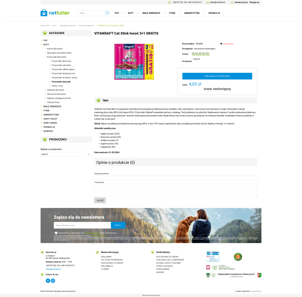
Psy (46, 40)
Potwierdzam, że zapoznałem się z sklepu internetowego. (87, 233)
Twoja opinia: (99, 182)
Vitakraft (196, 59)
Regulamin (106, 257)
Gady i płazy (50, 119)
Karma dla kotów (55, 48)
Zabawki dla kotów (55, 90)
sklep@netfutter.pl (217, 2)
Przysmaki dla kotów (56, 57)
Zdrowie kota (53, 102)
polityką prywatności (92, 233)
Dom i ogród (50, 123)
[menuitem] (117, 13)
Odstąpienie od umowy (112, 263)
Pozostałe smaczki (61, 81)
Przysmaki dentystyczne (63, 73)
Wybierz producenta (51, 149)
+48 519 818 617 (195, 2)
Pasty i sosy (57, 86)
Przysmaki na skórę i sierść (64, 77)
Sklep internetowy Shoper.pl (151, 295)
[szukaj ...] (107, 13)
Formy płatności (164, 266)
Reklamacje (107, 266)
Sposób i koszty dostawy (168, 263)
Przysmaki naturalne (61, 65)
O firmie (105, 269)
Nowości (48, 131)
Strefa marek (163, 269)
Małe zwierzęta (52, 106)
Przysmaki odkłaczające (63, 69)
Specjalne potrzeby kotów (59, 53)
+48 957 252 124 (180, 2)
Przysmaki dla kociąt (61, 61)
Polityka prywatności (112, 260)
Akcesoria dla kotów (56, 94)
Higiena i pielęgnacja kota (59, 98)
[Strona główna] (55, 12)
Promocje (49, 127)
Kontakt (160, 272)
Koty (46, 44)
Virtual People (256, 291)
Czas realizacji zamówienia (170, 260)
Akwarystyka (51, 114)
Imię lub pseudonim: (101, 174)
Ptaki (46, 110)
